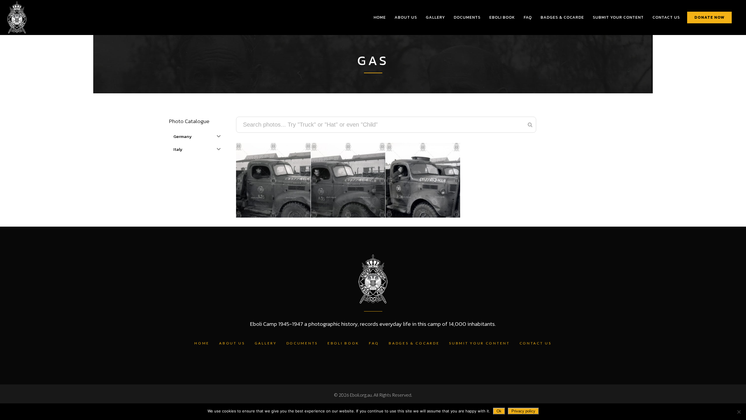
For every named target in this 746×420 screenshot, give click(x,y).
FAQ (374, 343)
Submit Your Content (479, 343)
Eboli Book (343, 343)
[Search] (530, 124)
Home (202, 343)
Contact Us (536, 343)
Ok (499, 411)
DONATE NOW (709, 17)
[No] (739, 412)
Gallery (266, 343)
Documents (302, 343)
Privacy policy (523, 411)
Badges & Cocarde (414, 343)
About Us (232, 343)
